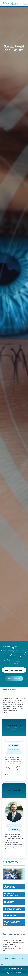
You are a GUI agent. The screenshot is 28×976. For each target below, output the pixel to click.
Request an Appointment (15, 968)
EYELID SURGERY (13, 909)
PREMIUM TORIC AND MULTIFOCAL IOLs (12, 922)
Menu (25, 3)
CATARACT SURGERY (9, 902)
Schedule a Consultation (14, 670)
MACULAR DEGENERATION (11, 894)
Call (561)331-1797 (14, 678)
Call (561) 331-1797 (15, 973)
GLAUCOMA (11, 915)
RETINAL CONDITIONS (9, 886)
